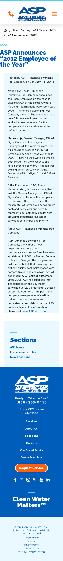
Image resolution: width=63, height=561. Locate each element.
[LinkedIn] (48, 480)
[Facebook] (15, 480)
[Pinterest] (35, 480)
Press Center (21, 30)
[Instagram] (28, 480)
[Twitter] (22, 480)
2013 (53, 30)
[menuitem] (17, 347)
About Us (31, 428)
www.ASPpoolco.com (35, 311)
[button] (54, 14)
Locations (31, 435)
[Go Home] (6, 30)
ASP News (39, 30)
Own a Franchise (31, 457)
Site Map (31, 541)
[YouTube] (41, 480)
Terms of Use (31, 548)
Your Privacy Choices (33, 551)
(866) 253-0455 (31, 402)
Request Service (31, 468)
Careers (31, 443)
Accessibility (31, 537)
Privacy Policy (31, 544)
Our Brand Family (31, 450)
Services (31, 421)
